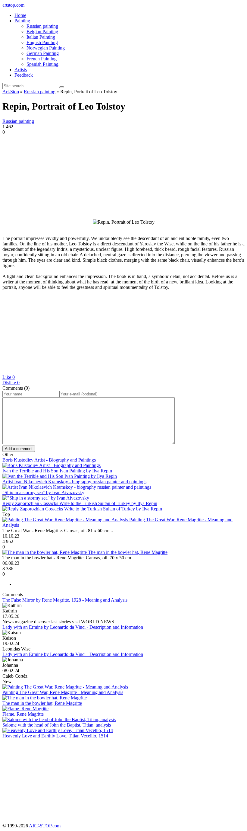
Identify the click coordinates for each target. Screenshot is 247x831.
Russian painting (42, 26)
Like (8, 377)
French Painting (42, 58)
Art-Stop (10, 91)
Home (20, 15)
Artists (20, 69)
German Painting (43, 53)
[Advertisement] (123, 177)
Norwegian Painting (46, 47)
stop (13, 5)
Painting (22, 20)
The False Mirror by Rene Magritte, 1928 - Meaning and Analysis (64, 599)
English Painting (42, 42)
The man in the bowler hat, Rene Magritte (127, 552)
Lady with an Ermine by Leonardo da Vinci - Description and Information (72, 627)
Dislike (11, 382)
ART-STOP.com (45, 825)
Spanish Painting (42, 64)
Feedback (23, 75)
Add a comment (19, 448)
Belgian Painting (42, 31)
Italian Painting (41, 37)
